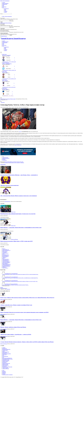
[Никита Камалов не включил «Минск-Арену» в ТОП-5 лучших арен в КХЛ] (5, 239)
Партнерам (4, 372)
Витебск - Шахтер (5, 89)
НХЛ (3, 44)
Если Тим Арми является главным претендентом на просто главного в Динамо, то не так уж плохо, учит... (20, 281)
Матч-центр (4, 6)
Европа (5, 12)
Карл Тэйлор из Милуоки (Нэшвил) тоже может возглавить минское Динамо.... (15, 284)
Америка (5, 11)
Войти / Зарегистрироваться (7, 16)
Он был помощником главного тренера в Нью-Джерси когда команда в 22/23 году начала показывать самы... (20, 274)
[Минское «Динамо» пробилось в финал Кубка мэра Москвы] (2, 325)
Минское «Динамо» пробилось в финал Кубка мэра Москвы (13, 327)
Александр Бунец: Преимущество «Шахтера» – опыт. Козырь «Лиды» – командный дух (19, 174)
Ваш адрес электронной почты (15, 26)
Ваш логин (11, 19)
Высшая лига (6, 8)
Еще (3, 7)
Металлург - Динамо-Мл (6, 55)
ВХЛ (5, 9)
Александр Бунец (5, 157)
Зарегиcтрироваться (6, 0)
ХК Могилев (4, 160)
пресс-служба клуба (18, 144)
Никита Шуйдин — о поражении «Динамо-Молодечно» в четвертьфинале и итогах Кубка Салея (20, 227)
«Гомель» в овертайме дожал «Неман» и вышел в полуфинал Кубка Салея (16, 304)
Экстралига (3, 102)
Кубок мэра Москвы (5, 62)
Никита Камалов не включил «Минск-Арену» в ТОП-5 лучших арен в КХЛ (16, 241)
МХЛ (5, 10)
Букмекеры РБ (4, 4)
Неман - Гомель (4, 72)
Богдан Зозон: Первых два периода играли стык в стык (14, 161)
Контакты (8, 289)
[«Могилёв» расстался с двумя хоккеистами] (5, 183)
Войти (1, 0)
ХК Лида (3, 159)
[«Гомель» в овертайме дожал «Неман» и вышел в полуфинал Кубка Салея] (2, 303)
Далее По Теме (2, 164)
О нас (3, 370)
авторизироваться (7, 201)
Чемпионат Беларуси (5, 158)
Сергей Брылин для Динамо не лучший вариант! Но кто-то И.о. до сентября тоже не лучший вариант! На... (20, 277)
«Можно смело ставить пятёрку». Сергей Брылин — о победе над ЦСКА (15, 334)
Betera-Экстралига (5, 3)
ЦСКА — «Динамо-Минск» (7, 63)
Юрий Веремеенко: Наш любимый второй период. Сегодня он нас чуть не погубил (17, 213)
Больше (1, 287)
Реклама (3, 373)
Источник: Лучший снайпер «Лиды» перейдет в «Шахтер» (14, 162)
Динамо (3, 2)
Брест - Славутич (5, 80)
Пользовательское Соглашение (7, 374)
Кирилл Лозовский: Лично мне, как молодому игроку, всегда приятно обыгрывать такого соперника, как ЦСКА (24, 312)
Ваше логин (12, 27)
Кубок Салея (4, 54)
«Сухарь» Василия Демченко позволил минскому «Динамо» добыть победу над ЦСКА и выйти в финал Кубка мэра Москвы (27, 341)
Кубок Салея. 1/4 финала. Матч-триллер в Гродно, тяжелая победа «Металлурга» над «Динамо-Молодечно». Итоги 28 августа (27, 297)
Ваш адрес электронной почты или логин (16, 32)
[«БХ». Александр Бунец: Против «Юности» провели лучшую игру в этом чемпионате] (5, 193)
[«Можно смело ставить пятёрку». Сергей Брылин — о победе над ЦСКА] (2, 332)
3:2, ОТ (20, 131)
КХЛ (3, 5)
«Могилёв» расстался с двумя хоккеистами (9, 185)
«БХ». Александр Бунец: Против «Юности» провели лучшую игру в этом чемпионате (18, 195)
